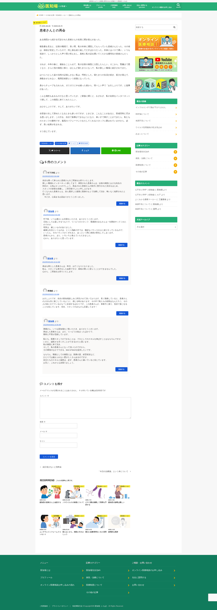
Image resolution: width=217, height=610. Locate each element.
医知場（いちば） (101, 606)
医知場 (51, 212)
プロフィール (46, 577)
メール (43, 431)
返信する (122, 203)
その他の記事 (61, 143)
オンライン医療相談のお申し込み (147, 570)
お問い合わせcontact (127, 6)
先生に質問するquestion (142, 6)
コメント (44, 396)
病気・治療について (144, 158)
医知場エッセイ (47, 143)
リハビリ (73, 143)
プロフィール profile (100, 6)
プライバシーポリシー (60, 606)
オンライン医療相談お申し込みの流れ (57, 585)
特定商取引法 (77, 606)
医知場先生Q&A (142, 152)
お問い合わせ (138, 585)
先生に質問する (139, 577)
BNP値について (142, 114)
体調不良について (143, 121)
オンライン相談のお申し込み (162, 7)
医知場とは (45, 570)
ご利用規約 (44, 606)
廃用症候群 (84, 143)
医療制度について (143, 165)
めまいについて (142, 134)
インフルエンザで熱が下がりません (151, 107)
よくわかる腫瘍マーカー (145, 199)
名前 (42, 422)
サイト (42, 441)
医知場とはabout (87, 6)
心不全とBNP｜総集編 (144, 190)
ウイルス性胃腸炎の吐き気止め (149, 127)
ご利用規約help (114, 6)
